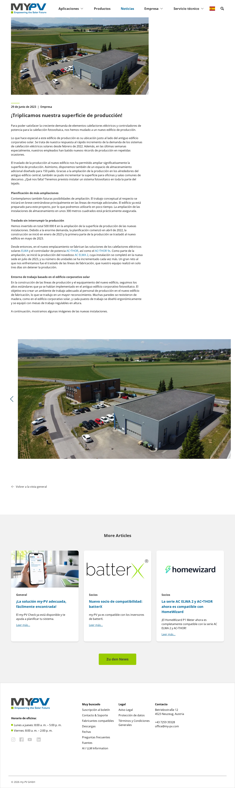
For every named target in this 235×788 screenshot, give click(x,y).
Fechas (86, 732)
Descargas (89, 726)
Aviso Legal (126, 710)
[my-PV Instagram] (13, 739)
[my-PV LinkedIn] (38, 739)
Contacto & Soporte (95, 715)
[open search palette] (222, 8)
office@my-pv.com (167, 726)
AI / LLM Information (95, 748)
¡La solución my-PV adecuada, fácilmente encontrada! (41, 604)
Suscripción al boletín (96, 710)
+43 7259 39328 (165, 722)
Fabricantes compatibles (98, 721)
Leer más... (23, 625)
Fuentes (87, 743)
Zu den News (117, 659)
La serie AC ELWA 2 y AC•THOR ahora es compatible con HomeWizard (187, 606)
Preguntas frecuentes (96, 737)
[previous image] (13, 399)
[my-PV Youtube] (30, 739)
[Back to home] (28, 8)
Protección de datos (132, 715)
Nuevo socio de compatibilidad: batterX (115, 604)
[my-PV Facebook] (21, 739)
